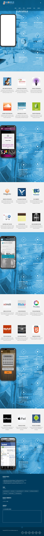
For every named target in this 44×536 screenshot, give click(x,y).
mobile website (11, 493)
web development (18, 493)
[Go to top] (22, 527)
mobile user (5, 493)
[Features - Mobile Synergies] (8, 2)
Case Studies (29, 8)
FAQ (7, 501)
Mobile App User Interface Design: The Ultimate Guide (13, 480)
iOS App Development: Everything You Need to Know (12, 483)
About (20, 8)
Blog (34, 8)
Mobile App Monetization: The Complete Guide (11, 481)
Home (15, 8)
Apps (24, 8)
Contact (38, 8)
